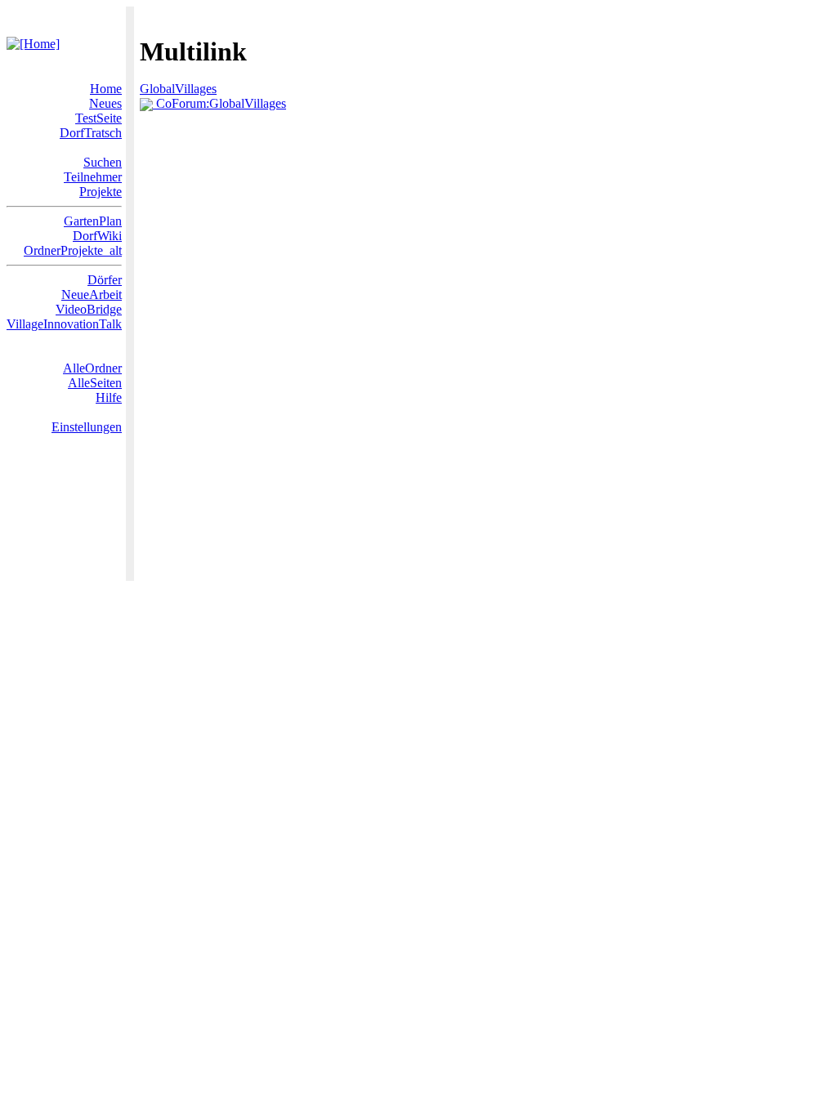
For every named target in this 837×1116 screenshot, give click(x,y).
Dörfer (104, 280)
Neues (105, 103)
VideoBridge (89, 309)
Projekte (100, 192)
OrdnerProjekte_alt (73, 250)
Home (106, 89)
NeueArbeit (91, 294)
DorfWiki (97, 236)
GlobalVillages (178, 89)
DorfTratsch (91, 133)
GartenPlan (93, 221)
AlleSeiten (95, 383)
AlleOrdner (92, 368)
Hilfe (109, 397)
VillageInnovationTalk (64, 324)
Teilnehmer (93, 177)
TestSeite (98, 118)
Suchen (102, 162)
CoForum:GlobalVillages (219, 103)
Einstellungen (86, 427)
